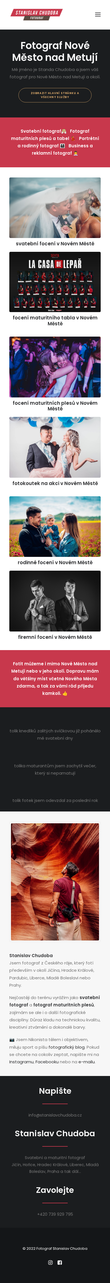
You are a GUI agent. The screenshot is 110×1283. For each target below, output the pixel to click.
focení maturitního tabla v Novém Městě (55, 320)
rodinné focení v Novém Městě (55, 562)
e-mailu (86, 1062)
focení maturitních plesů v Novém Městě (55, 406)
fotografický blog (67, 1047)
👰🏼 (44, 131)
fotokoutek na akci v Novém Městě (55, 483)
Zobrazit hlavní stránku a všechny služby (55, 95)
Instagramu (21, 1062)
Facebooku (47, 1062)
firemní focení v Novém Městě (55, 637)
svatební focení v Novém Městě (55, 243)
